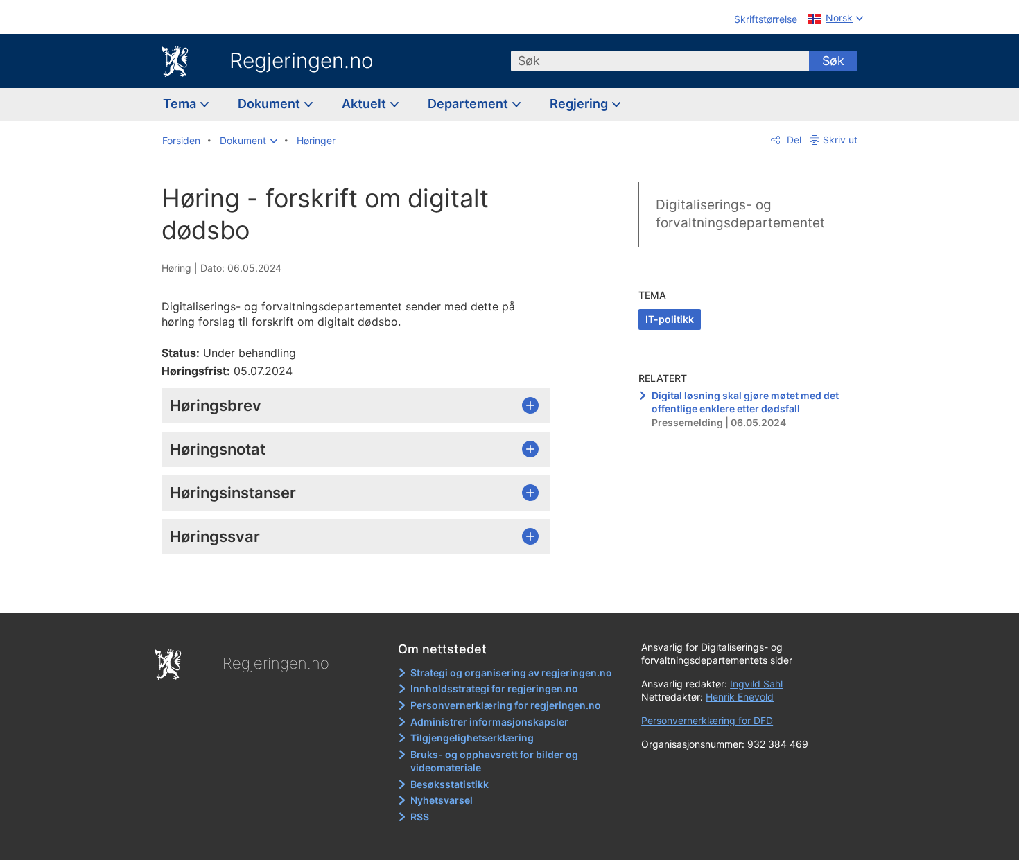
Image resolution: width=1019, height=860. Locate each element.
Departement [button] (469, 103)
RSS (419, 817)
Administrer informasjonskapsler (489, 722)
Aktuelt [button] (365, 103)
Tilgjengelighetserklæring (472, 738)
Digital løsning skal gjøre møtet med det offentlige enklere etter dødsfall (745, 402)
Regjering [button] (580, 103)
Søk (833, 60)
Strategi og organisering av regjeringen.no (511, 672)
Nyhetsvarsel (441, 800)
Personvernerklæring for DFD (707, 720)
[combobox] (660, 61)
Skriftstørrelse (765, 19)
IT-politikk (669, 319)
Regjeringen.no (301, 60)
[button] (248, 141)
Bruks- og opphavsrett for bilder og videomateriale (494, 761)
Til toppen (363, 592)
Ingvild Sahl (756, 684)
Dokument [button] (270, 103)
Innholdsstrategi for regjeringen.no (494, 688)
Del (792, 140)
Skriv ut (840, 140)
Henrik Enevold (740, 697)
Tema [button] (181, 103)
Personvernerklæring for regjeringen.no (505, 705)
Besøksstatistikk (449, 784)
